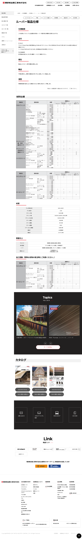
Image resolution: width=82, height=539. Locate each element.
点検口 (22, 500)
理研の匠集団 (36, 486)
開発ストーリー (36, 491)
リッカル (35, 489)
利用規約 (56, 533)
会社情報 (60, 5)
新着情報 (47, 482)
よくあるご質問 (75, 2)
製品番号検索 (5, 17)
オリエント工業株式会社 (72, 523)
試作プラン (35, 484)
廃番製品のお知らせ (25, 514)
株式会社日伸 (56, 523)
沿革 (58, 494)
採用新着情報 (72, 484)
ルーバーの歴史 (47, 17)
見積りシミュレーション (7, 41)
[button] (45, 343)
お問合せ (4, 44)
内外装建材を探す (39, 5)
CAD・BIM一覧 (5, 29)
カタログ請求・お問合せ (22, 394)
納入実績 (66, 2)
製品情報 (4, 13)
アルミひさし (24, 489)
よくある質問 (48, 486)
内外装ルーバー (32, 13)
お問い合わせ (76, 5)
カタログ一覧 (5, 25)
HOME (19, 13)
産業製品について (51, 5)
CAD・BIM (58, 2)
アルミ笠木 (23, 494)
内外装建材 (24, 13)
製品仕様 (65, 17)
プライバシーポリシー (75, 533)
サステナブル (60, 492)
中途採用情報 (72, 489)
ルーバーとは (27, 17)
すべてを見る (48, 347)
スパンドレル (24, 486)
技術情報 (56, 17)
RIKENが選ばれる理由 (62, 484)
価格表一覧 (4, 33)
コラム (3, 37)
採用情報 (67, 5)
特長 (37, 17)
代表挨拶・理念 (60, 490)
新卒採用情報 (72, 486)
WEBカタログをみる (22, 389)
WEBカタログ (49, 2)
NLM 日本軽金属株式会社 (41, 524)
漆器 (34, 493)
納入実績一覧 (5, 21)
